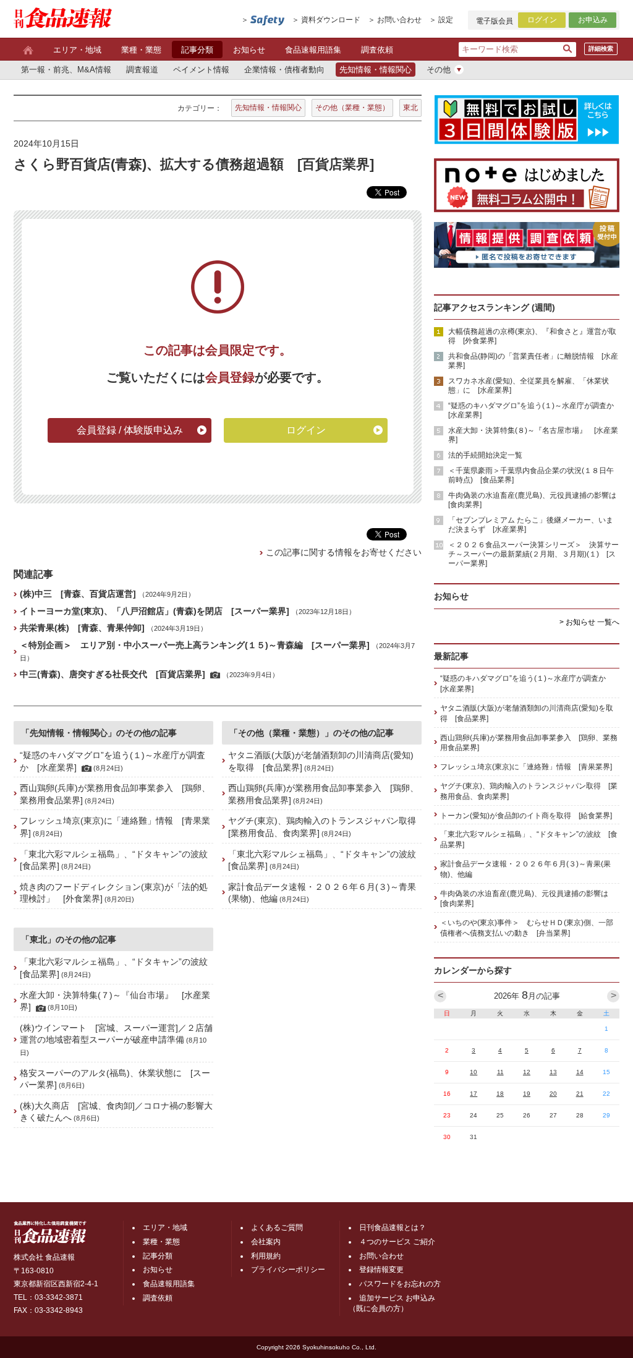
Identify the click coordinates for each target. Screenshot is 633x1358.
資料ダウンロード (330, 19)
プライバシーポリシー (288, 1269)
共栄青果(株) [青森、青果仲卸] (82, 628)
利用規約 (266, 1256)
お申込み (593, 19)
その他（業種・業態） (352, 107)
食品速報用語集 (313, 49)
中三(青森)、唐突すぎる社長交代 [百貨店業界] (112, 674)
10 (473, 1072)
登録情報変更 (381, 1269)
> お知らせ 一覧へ (589, 622)
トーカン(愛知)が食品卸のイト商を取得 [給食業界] (526, 815)
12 (526, 1072)
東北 (410, 107)
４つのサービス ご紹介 (397, 1241)
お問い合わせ (399, 19)
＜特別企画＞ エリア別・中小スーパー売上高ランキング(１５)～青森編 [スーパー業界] (195, 645)
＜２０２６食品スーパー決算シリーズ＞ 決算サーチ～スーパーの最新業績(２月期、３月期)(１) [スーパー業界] (533, 554)
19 (526, 1093)
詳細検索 (600, 48)
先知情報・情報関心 (268, 107)
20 (553, 1093)
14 (580, 1072)
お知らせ (249, 49)
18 (500, 1093)
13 (553, 1072)
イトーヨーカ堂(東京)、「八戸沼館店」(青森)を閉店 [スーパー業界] (154, 611)
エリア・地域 (77, 49)
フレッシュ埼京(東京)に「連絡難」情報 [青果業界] (526, 766)
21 (580, 1093)
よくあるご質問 (277, 1227)
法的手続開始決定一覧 (485, 455)
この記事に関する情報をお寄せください (344, 552)
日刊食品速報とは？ (392, 1227)
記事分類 (197, 49)
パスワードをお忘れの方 (400, 1283)
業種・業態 (141, 49)
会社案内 (266, 1241)
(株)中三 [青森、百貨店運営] (78, 594)
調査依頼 (377, 49)
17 (473, 1093)
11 (500, 1072)
